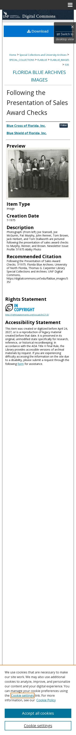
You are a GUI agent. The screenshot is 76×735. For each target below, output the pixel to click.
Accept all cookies (38, 713)
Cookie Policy (46, 700)
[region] (38, 700)
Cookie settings (22, 695)
